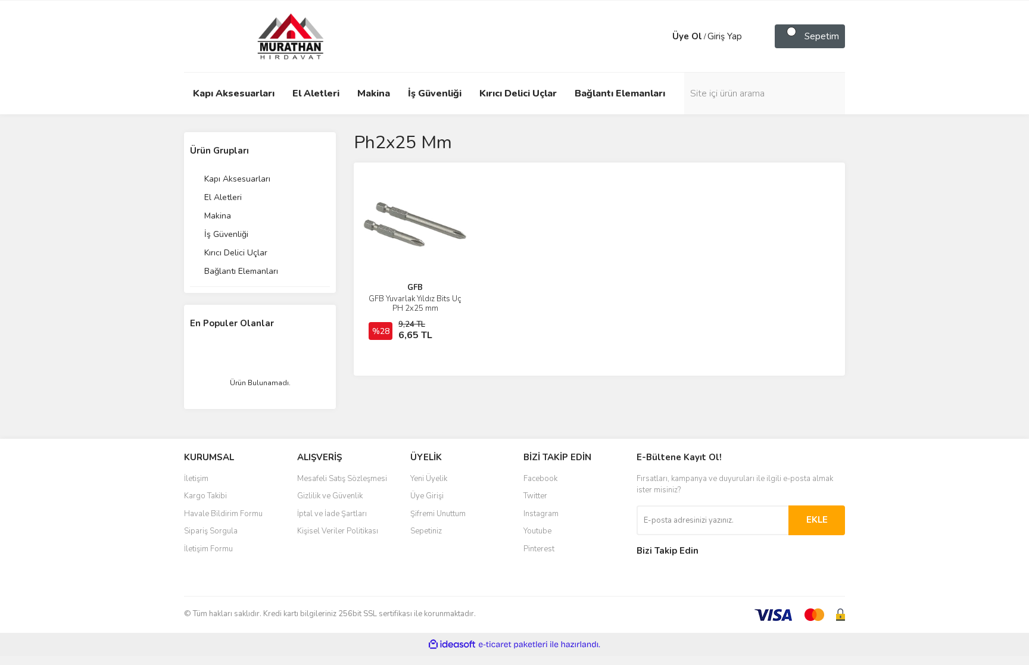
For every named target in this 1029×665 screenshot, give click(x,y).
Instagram (541, 513)
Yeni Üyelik (428, 478)
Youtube (537, 531)
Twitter (535, 496)
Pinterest (538, 549)
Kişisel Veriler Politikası (337, 531)
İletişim (196, 478)
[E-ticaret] (513, 644)
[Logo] (279, 35)
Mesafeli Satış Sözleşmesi (342, 478)
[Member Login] (660, 36)
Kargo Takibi (205, 496)
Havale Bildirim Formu (223, 513)
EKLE (817, 520)
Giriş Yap (724, 36)
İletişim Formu (208, 549)
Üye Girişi (427, 496)
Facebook (540, 478)
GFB (415, 287)
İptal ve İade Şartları (332, 513)
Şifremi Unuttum (438, 513)
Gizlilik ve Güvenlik (330, 496)
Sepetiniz (426, 531)
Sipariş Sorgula (211, 531)
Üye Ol (687, 36)
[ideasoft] (452, 644)
